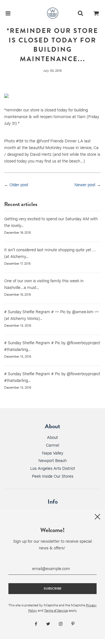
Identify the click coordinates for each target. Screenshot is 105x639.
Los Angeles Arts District (52, 468)
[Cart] (96, 13)
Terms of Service (56, 610)
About (52, 437)
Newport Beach (52, 460)
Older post (19, 184)
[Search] (80, 13)
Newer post (84, 184)
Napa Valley (52, 453)
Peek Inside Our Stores (52, 476)
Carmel (52, 445)
